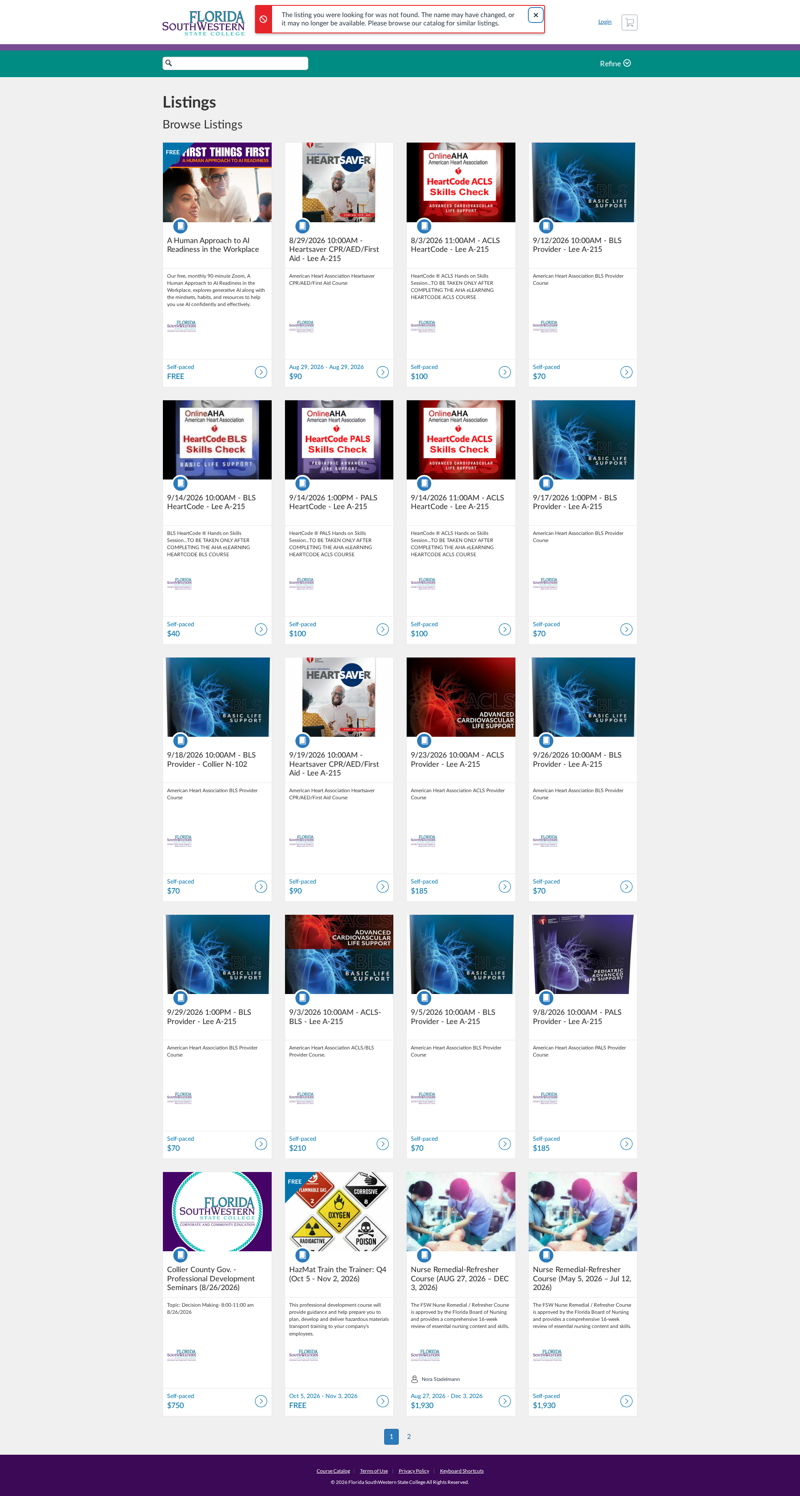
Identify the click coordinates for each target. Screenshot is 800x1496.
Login (605, 22)
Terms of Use (374, 1471)
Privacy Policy (414, 1471)
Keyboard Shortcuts (462, 1471)
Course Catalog (333, 1471)
